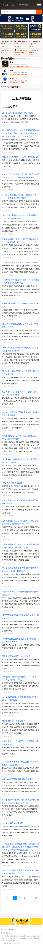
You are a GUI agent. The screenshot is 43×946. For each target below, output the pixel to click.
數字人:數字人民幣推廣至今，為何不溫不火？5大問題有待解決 (19, 393)
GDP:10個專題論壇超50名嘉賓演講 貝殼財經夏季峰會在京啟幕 (20, 349)
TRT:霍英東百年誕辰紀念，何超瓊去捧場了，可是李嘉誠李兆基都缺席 (19, 196)
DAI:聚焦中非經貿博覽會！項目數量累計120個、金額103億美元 (20, 460)
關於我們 (12, 929)
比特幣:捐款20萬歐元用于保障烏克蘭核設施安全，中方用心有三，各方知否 (20, 801)
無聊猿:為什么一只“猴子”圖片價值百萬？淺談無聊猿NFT (20, 742)
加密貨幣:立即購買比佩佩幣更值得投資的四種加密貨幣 (20, 593)
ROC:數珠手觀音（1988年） (14, 483)
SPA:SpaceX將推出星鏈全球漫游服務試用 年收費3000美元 (20, 872)
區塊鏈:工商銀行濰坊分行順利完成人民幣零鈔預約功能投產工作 (20, 240)
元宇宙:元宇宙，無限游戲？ (13, 721)
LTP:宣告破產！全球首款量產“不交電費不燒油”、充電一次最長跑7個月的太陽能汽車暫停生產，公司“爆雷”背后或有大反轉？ (20, 847)
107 (35, 898)
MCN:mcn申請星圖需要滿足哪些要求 (17, 779)
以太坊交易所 (12, 87)
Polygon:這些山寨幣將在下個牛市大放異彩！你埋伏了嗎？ (19, 640)
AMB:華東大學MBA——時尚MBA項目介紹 (20, 157)
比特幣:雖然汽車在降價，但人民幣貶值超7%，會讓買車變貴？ (19, 437)
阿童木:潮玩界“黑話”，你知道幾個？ (17, 656)
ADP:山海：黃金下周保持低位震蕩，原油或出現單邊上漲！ (20, 372)
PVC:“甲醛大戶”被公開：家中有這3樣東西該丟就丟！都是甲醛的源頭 (20, 281)
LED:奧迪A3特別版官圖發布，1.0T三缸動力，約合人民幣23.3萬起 (19, 678)
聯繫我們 (4, 929)
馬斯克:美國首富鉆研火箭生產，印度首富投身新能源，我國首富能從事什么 (20, 522)
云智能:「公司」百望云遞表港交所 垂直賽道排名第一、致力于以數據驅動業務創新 (20, 175)
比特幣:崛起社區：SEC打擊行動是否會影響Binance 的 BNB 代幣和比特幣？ (20, 546)
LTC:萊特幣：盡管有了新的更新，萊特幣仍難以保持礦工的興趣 (20, 763)
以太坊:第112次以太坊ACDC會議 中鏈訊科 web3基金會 (20, 501)
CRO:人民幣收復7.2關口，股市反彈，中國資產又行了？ (20, 325)
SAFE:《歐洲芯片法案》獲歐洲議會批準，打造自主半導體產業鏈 (20, 216)
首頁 (2, 87)
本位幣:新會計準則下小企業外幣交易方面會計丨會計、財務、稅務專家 (20, 569)
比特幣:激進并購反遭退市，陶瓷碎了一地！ (20, 263)
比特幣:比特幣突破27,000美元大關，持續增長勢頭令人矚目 (20, 413)
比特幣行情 (16, 943)
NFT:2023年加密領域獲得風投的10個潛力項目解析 (20, 616)
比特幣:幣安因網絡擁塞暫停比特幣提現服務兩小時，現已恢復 (20, 698)
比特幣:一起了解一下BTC (12, 823)
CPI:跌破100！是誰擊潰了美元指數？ (18, 113)
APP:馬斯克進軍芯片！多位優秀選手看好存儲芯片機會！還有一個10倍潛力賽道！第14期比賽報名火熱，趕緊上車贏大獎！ (20, 133)
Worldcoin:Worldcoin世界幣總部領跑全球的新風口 (20, 305)
